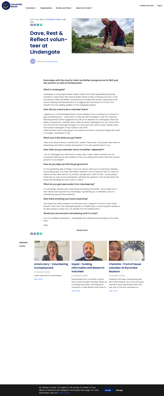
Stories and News (63, 8)
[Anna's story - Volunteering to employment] (52, 260)
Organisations (46, 8)
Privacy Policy (64, 393)
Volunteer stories (52, 19)
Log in (159, 5)
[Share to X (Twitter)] (34, 24)
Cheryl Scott (52, 61)
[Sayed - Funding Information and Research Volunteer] (89, 260)
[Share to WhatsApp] (41, 24)
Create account (147, 5)
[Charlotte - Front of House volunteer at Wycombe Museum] (126, 260)
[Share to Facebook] (31, 24)
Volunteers (30, 8)
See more (38, 279)
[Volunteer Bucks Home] (12, 5)
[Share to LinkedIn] (37, 24)
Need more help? (83, 8)
